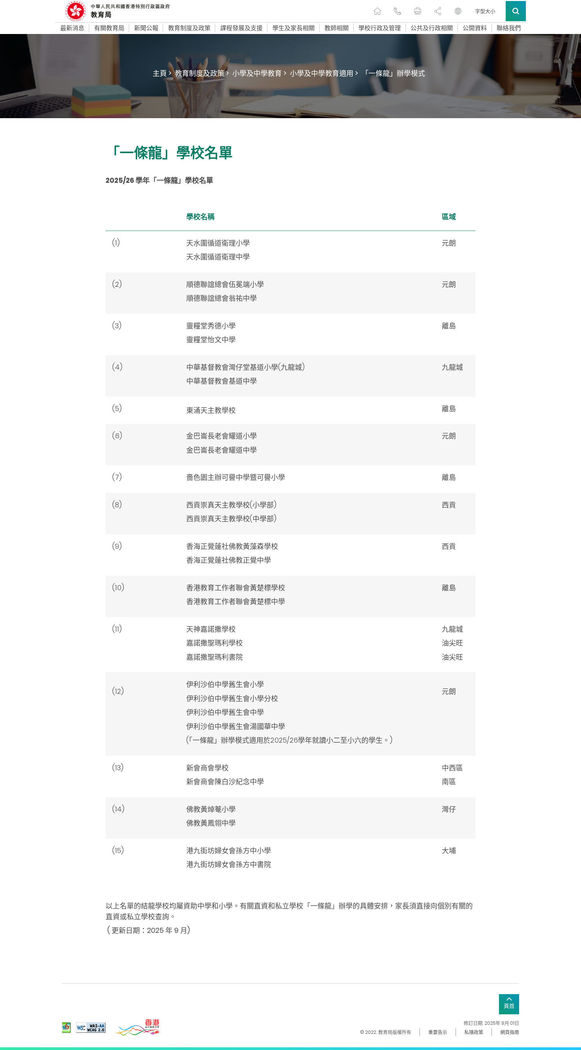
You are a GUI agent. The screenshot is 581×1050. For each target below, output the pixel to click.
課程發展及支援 (241, 28)
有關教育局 (109, 28)
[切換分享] (437, 11)
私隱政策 (473, 1032)
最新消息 (72, 28)
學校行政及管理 (379, 28)
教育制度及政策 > (202, 73)
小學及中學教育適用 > (324, 73)
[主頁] (377, 11)
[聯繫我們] (397, 11)
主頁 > (162, 73)
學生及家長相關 (293, 28)
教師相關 (336, 28)
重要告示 (437, 1032)
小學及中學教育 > (259, 73)
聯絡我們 (509, 28)
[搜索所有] (516, 11)
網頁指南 (509, 1032)
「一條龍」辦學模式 (393, 73)
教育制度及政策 (189, 28)
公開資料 (475, 28)
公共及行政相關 (432, 28)
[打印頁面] (417, 11)
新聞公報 (146, 28)
